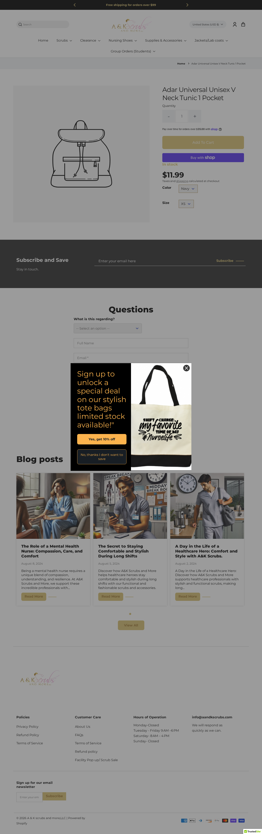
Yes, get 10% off (102, 439)
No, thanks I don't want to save (102, 457)
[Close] (186, 368)
